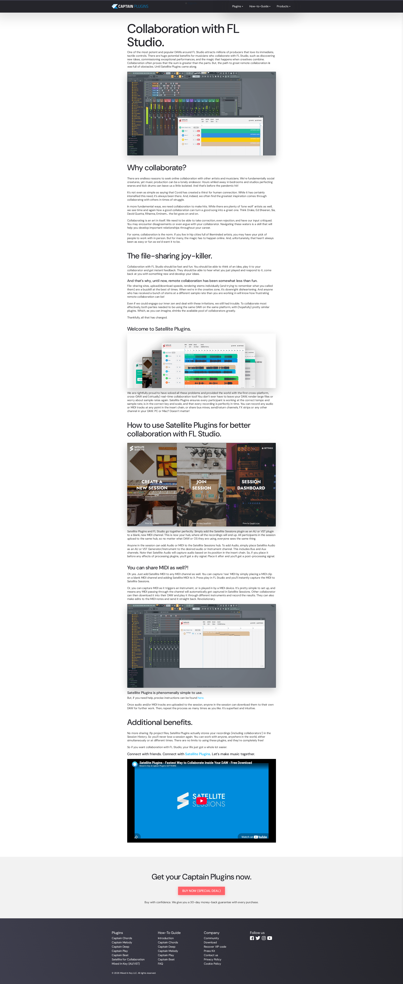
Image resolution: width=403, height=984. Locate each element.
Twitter (257, 938)
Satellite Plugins (197, 754)
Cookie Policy (212, 964)
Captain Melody (122, 942)
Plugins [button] (236, 6)
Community (211, 938)
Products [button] (282, 6)
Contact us (211, 955)
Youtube (269, 938)
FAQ (160, 964)
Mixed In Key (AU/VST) (126, 964)
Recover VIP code (215, 947)
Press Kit (209, 951)
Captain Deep (120, 947)
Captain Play (120, 951)
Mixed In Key (126, 973)
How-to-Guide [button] (259, 6)
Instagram (264, 938)
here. (201, 698)
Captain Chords (122, 938)
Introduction (166, 938)
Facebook (252, 938)
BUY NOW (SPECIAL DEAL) (201, 891)
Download (210, 942)
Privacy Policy (212, 959)
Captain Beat (120, 955)
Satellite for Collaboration (128, 959)
